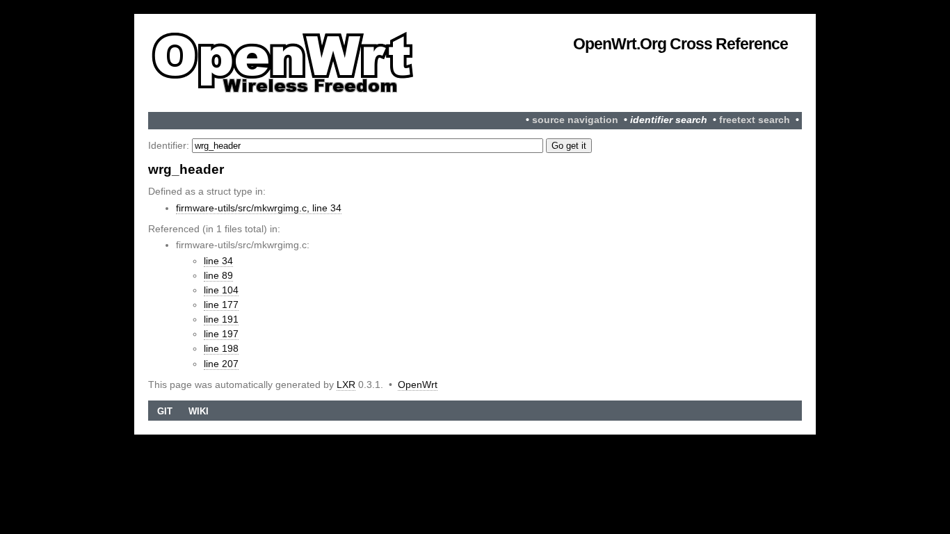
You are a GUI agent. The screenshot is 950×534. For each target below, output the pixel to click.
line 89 (218, 275)
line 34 (218, 260)
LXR (346, 384)
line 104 (221, 290)
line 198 (221, 348)
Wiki (198, 411)
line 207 (221, 363)
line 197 (221, 333)
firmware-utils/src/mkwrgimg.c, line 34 (258, 207)
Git (164, 411)
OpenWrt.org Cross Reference (680, 44)
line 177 (221, 304)
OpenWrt (417, 384)
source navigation (575, 120)
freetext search (754, 120)
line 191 (221, 319)
